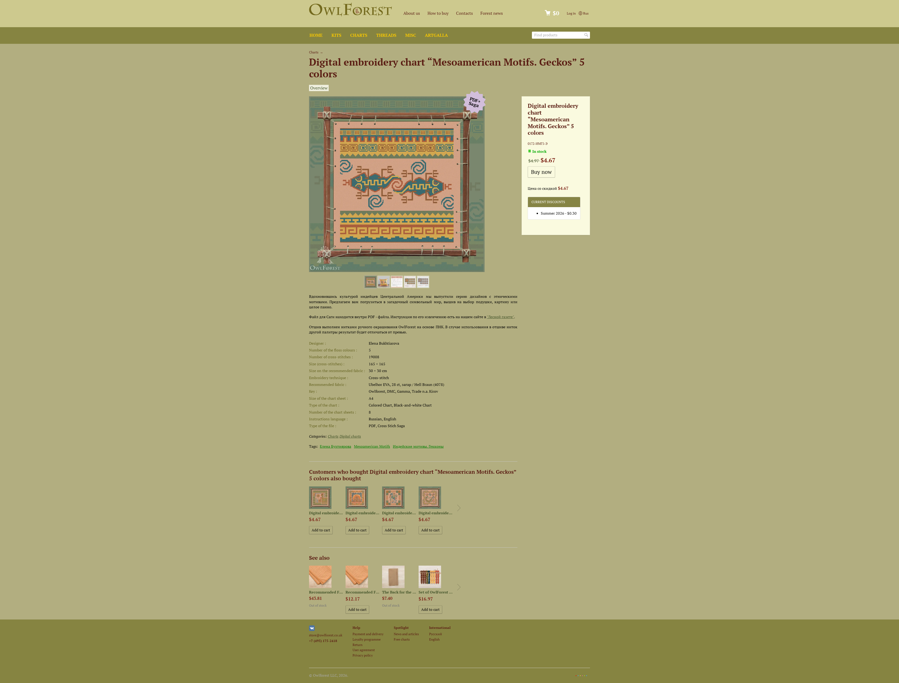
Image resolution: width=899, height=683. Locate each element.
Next (458, 508)
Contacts (464, 13)
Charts (358, 35)
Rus (585, 13)
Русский (435, 634)
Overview (319, 88)
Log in (571, 13)
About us (411, 13)
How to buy (438, 13)
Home (316, 35)
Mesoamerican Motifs (372, 446)
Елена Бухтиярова (335, 446)
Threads (386, 35)
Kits (336, 35)
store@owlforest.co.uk (325, 635)
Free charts (402, 639)
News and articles (406, 634)
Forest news (491, 13)
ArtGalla (436, 35)
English (434, 639)
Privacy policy (363, 655)
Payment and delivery (368, 634)
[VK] (312, 629)
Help (356, 627)
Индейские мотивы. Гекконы (418, 446)
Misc (410, 35)
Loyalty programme (367, 639)
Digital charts (350, 436)
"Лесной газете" (500, 316)
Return (357, 644)
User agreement (364, 650)
